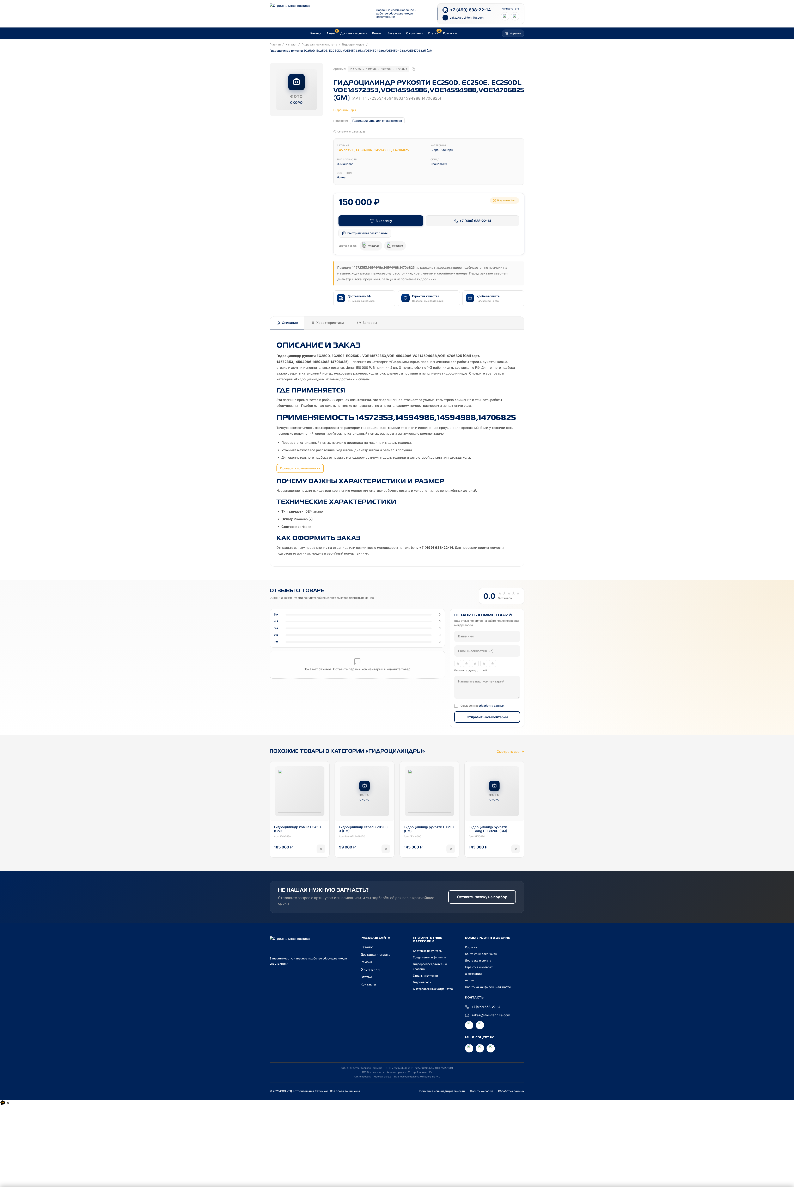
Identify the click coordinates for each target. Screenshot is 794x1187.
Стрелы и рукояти (425, 975)
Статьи (366, 977)
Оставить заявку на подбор (482, 897)
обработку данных (491, 705)
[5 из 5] (492, 663)
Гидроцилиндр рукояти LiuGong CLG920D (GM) (488, 829)
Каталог (291, 44)
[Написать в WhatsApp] (515, 16)
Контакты (368, 984)
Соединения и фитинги (429, 957)
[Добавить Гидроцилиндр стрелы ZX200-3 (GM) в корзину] (385, 849)
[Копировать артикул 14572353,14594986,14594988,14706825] (413, 69)
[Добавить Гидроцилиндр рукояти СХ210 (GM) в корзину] (450, 849)
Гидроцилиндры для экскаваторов (377, 120)
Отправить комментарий (487, 717)
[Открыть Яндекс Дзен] (480, 1048)
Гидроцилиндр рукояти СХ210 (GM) (429, 829)
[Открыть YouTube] (491, 1048)
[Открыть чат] (5, 1103)
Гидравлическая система (319, 44)
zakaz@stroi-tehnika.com (491, 1015)
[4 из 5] (483, 663)
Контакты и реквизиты (481, 954)
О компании (370, 969)
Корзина (471, 947)
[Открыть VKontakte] (469, 1048)
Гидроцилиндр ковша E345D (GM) (297, 829)
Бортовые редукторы (427, 951)
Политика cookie (481, 1091)
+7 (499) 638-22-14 (475, 221)
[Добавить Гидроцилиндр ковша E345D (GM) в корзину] (321, 849)
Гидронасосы (422, 982)
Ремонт (366, 962)
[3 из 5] (475, 663)
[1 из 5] (457, 663)
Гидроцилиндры (353, 44)
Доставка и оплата (375, 955)
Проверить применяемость (300, 468)
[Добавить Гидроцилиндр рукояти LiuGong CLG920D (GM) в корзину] (515, 849)
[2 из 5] (466, 663)
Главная (275, 44)
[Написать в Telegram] (505, 16)
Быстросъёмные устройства (433, 989)
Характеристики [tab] (330, 323)
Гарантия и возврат (479, 967)
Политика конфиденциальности (488, 987)
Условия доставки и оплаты (347, 379)
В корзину (383, 221)
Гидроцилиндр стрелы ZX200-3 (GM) (364, 829)
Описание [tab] (290, 323)
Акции (469, 980)
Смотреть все (508, 751)
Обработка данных (511, 1091)
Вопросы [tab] (369, 323)
